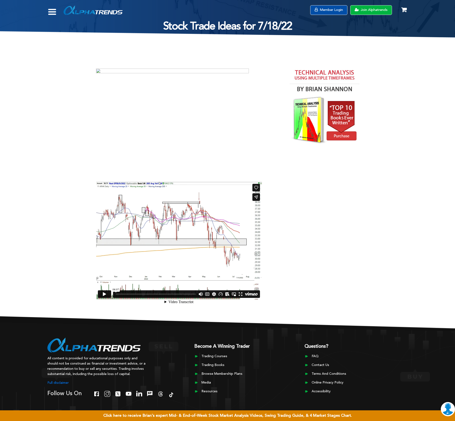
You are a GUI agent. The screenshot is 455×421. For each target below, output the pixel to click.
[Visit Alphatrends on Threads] (161, 393)
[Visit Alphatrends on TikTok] (171, 394)
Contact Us (320, 365)
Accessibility (321, 391)
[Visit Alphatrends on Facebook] (97, 393)
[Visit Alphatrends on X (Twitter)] (118, 393)
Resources (209, 391)
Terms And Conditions (329, 373)
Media (206, 382)
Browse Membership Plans (221, 373)
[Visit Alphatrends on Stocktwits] (150, 393)
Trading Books (212, 365)
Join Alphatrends (373, 10)
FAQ (315, 356)
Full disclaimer (58, 382)
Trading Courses (214, 356)
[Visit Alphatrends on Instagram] (107, 393)
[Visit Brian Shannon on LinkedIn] (139, 393)
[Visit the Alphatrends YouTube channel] (129, 393)
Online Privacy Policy (327, 382)
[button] (55, 9)
